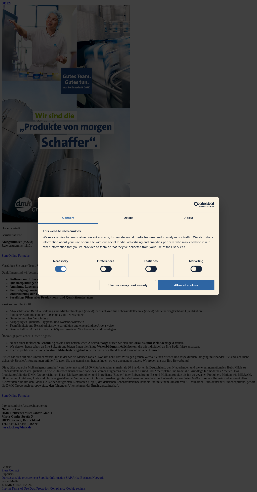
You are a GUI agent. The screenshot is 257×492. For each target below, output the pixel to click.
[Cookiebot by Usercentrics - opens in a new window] (196, 205)
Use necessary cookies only (127, 285)
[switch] (106, 269)
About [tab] (188, 217)
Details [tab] (129, 217)
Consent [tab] (68, 217)
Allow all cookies (186, 285)
